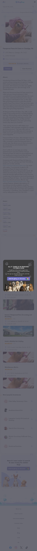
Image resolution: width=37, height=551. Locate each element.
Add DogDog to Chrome (17, 279)
